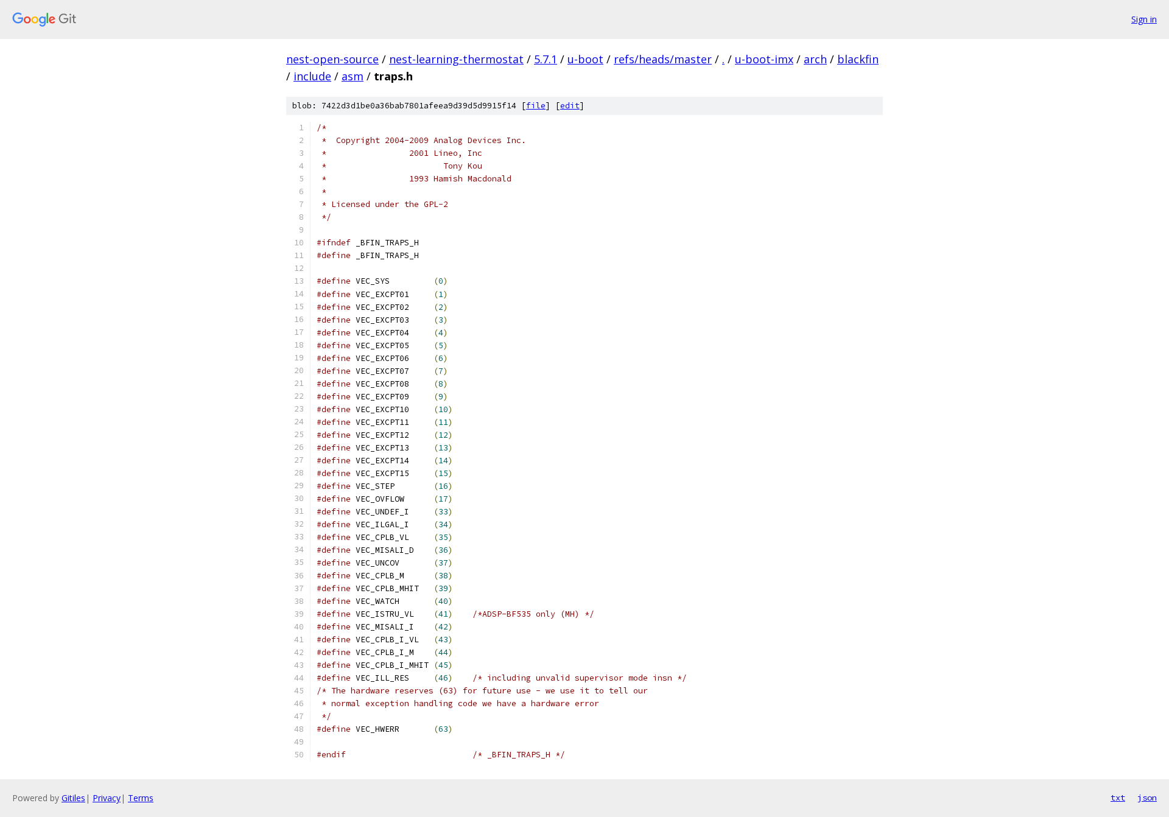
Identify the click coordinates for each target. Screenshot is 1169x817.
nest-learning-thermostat (456, 59)
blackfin (858, 59)
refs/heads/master (663, 59)
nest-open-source (332, 59)
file (536, 105)
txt (1118, 797)
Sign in (1144, 19)
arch (815, 59)
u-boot (585, 59)
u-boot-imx (764, 59)
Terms (140, 798)
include (312, 76)
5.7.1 (545, 59)
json (1147, 797)
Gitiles (73, 798)
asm (352, 76)
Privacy (107, 798)
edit (570, 105)
